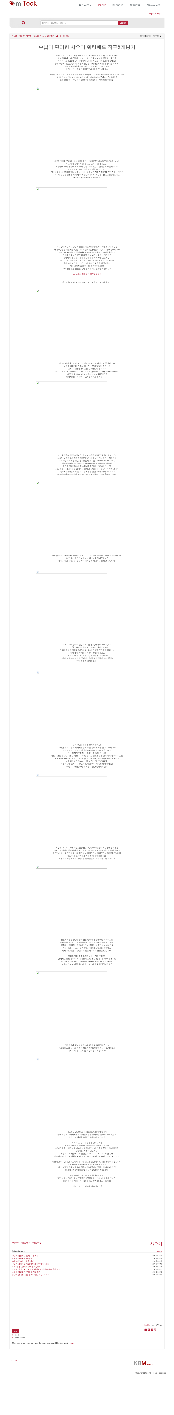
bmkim (147, 1325)
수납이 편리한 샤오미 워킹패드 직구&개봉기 (31, 1274)
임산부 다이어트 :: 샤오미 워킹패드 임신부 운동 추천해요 (36, 1269)
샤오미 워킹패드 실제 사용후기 (25, 1255)
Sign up (152, 13)
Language (154, 5)
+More (159, 1251)
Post (103, 5)
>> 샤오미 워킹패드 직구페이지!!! (87, 274)
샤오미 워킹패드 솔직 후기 (23, 1258)
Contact (15, 1360)
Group (119, 5)
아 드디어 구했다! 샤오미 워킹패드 (26, 1266)
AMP (15, 1331)
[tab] (87, 36)
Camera (86, 5)
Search (123, 22)
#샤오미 (15, 1242)
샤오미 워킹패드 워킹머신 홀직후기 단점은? (30, 1263)
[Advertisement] (87, 1216)
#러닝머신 (36, 1242)
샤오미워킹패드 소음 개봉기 (24, 1261)
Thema (136, 5)
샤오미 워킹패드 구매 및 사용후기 (26, 1272)
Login (159, 13)
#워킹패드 (25, 1242)
